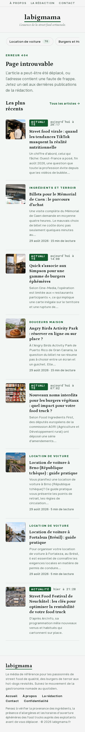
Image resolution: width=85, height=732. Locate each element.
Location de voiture (49, 456)
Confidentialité (36, 700)
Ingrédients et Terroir (52, 188)
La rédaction (43, 3)
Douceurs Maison (46, 322)
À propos (18, 3)
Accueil (11, 696)
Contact (67, 3)
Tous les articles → (64, 103)
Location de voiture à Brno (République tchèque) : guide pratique (53, 468)
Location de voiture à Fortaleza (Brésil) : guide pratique (52, 537)
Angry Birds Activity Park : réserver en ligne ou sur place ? (53, 333)
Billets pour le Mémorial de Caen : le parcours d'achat (52, 199)
